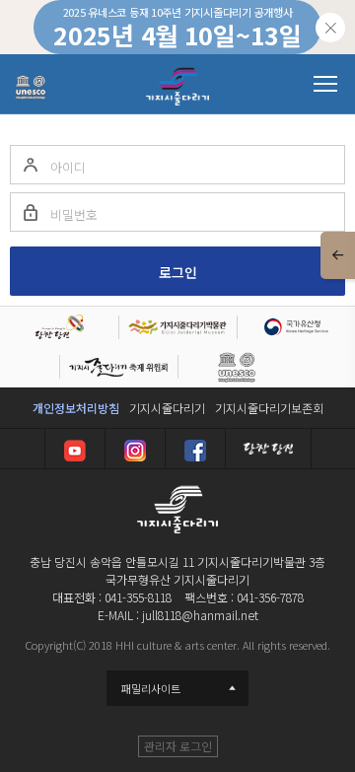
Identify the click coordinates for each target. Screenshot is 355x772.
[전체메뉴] (325, 83)
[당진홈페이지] (268, 448)
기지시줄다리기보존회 (269, 407)
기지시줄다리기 (167, 407)
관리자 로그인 (178, 745)
